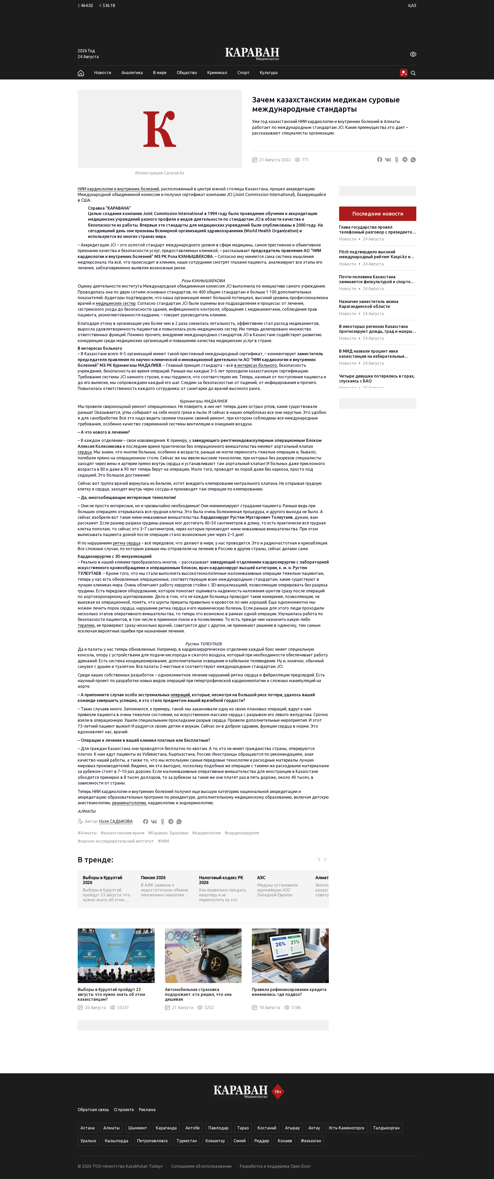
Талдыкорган (386, 1128)
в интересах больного (255, 365)
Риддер (261, 1140)
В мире (159, 72)
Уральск (88, 1140)
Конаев (285, 1140)
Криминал (217, 72)
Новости (102, 72)
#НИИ (163, 841)
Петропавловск (152, 1140)
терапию (86, 625)
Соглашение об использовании (201, 1166)
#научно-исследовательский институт (116, 841)
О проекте (124, 1109)
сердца (85, 452)
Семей (240, 1140)
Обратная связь (93, 1109)
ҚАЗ (412, 5)
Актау (314, 1128)
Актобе (193, 1128)
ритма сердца (126, 543)
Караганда (166, 1128)
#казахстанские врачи (122, 832)
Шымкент (137, 1128)
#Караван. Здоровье (168, 832)
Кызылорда (116, 1140)
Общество (187, 72)
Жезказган (311, 1140)
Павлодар (218, 1128)
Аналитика (132, 72)
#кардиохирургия (242, 832)
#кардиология (206, 832)
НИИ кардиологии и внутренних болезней (118, 188)
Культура (269, 72)
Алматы (111, 1128)
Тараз (243, 1128)
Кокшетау (215, 1140)
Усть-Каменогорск (346, 1128)
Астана (88, 1128)
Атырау (292, 1128)
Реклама (147, 1109)
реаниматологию (129, 802)
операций (180, 694)
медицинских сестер (116, 303)
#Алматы (87, 832)
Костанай (267, 1128)
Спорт (243, 72)
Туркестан (187, 1140)
